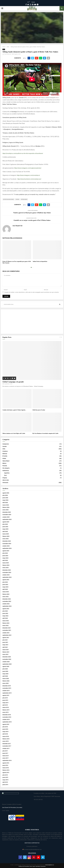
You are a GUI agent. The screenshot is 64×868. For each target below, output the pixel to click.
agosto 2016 (5, 763)
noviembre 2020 (6, 659)
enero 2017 (5, 758)
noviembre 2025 (6, 514)
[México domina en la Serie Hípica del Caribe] (17, 422)
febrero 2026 (5, 507)
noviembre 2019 (6, 688)
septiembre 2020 (7, 664)
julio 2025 (5, 524)
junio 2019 (5, 700)
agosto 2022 (5, 608)
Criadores (5, 451)
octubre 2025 (6, 517)
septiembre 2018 (7, 722)
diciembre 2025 (6, 512)
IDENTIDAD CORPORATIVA (32, 843)
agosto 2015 (5, 772)
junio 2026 (5, 497)
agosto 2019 (5, 695)
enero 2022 (5, 625)
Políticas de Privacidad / (24, 866)
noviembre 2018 (6, 717)
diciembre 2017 (6, 743)
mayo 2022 (5, 615)
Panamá (4, 465)
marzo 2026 (5, 505)
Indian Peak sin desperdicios (40, 261)
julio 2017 (5, 751)
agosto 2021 (5, 637)
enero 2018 (5, 741)
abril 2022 (5, 618)
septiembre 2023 (7, 577)
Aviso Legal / (32, 866)
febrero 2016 (5, 770)
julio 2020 (5, 669)
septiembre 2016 (7, 760)
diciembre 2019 (6, 685)
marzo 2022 (5, 620)
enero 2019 (5, 712)
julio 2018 (5, 726)
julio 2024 (5, 553)
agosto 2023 (5, 579)
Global (4, 458)
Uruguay (4, 477)
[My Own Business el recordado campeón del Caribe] (47, 422)
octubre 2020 (6, 661)
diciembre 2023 (6, 570)
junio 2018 (5, 729)
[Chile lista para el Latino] (47, 398)
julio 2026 (5, 495)
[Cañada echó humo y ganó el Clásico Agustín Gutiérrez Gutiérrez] (17, 398)
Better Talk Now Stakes (8, 199)
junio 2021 (5, 642)
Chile (3, 448)
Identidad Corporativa (40, 866)
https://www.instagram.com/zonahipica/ (28, 175)
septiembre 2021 (7, 635)
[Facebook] (20, 857)
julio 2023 (5, 582)
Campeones (5, 444)
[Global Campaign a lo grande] (32, 360)
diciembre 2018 (6, 714)
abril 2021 (5, 647)
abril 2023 (5, 589)
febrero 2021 (5, 652)
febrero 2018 (5, 738)
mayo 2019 (5, 702)
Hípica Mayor (6, 461)
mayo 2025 (5, 529)
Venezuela (5, 482)
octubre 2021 (6, 632)
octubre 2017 (6, 748)
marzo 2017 (5, 755)
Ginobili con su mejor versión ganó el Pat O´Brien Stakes (32, 220)
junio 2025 (5, 526)
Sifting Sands (24, 199)
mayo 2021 (5, 644)
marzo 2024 (5, 562)
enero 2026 (5, 509)
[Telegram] (43, 857)
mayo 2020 (5, 673)
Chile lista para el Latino (38, 410)
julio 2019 (5, 698)
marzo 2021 (5, 649)
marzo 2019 (5, 707)
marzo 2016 (5, 767)
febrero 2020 (5, 681)
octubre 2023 (6, 575)
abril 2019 (5, 705)
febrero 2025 (5, 536)
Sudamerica (5, 470)
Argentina (6, 473)
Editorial (4, 453)
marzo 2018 (5, 736)
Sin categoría (6, 468)
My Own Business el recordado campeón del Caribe (45, 433)
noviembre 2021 (6, 630)
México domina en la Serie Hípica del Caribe (13, 433)
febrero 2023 (5, 594)
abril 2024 (5, 560)
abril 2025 (5, 531)
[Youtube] (38, 857)
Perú (5, 475)
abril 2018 (5, 734)
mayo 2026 (5, 500)
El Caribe (4, 456)
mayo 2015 (5, 779)
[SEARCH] (60, 304)
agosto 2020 (5, 666)
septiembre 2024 (7, 548)
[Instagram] (29, 857)
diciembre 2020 (6, 656)
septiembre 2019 (7, 693)
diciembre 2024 (6, 541)
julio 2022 (5, 611)
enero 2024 (5, 567)
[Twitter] (25, 857)
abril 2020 (5, 676)
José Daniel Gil (7, 54)
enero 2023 (5, 596)
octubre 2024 (6, 546)
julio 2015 (5, 775)
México (4, 463)
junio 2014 (5, 784)
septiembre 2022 (7, 606)
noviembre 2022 (6, 601)
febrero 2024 (5, 565)
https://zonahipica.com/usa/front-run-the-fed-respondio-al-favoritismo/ (22, 153)
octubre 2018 (6, 719)
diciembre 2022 (6, 599)
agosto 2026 (5, 493)
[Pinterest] (34, 857)
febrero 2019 (5, 710)
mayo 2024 (5, 558)
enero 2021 (5, 654)
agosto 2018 (5, 724)
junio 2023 (5, 584)
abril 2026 (5, 502)
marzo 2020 (5, 678)
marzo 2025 (5, 534)
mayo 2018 (5, 731)
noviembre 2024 (6, 543)
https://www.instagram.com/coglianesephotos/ (27, 168)
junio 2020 (5, 671)
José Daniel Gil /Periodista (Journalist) (12, 807)
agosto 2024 (5, 550)
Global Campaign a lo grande (13, 382)
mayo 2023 (5, 587)
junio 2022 (5, 613)
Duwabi (17, 199)
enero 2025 (5, 538)
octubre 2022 (6, 603)
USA (4, 49)
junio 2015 (5, 777)
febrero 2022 (5, 623)
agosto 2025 (5, 522)
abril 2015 (5, 782)
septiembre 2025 (7, 519)
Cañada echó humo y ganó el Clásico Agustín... (14, 410)
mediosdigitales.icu (49, 864)
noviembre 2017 (6, 746)
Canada (4, 446)
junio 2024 (5, 555)
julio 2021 (5, 640)
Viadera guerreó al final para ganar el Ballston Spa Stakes (32, 213)
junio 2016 (5, 765)
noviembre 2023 (6, 572)
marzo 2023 (5, 591)
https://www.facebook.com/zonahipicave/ (29, 179)
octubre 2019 (6, 690)
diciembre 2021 (6, 628)
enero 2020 (5, 683)
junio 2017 (5, 753)
